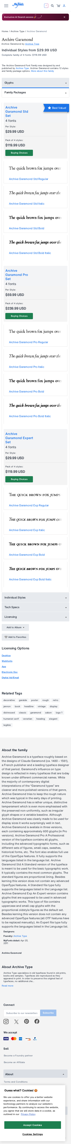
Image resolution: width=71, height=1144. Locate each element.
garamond (35, 712)
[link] (58, 5)
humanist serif (11, 719)
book (17, 706)
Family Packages (15, 92)
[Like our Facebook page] (38, 1021)
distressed (9, 712)
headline (29, 706)
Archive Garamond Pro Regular (28, 342)
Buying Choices (19, 152)
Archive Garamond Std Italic (26, 204)
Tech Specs (11, 607)
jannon (7, 706)
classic (22, 712)
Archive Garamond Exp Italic (27, 530)
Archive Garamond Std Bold (26, 228)
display (53, 706)
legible (7, 725)
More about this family (42, 71)
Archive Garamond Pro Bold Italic (30, 416)
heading (40, 719)
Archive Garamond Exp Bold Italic (30, 579)
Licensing (10, 617)
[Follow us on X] (18, 1021)
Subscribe (48, 1012)
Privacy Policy (28, 1114)
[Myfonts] (18, 7)
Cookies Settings (32, 1134)
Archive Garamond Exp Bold (27, 555)
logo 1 (59, 712)
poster (34, 700)
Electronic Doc (10, 672)
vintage (42, 706)
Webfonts (7, 661)
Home (5, 31)
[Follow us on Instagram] (7, 1021)
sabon (48, 712)
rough (45, 700)
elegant (53, 719)
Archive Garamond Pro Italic (26, 367)
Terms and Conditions (16, 1081)
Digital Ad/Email (10, 677)
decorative (9, 700)
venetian (27, 719)
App (4, 666)
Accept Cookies (32, 1125)
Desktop (6, 655)
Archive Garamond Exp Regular (29, 505)
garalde (23, 700)
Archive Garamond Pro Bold (26, 391)
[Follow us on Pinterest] (28, 1021)
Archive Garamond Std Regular (28, 179)
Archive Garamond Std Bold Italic (30, 253)
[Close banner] (64, 17)
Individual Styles (15, 597)
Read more (7, 985)
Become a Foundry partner (18, 1055)
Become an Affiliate (14, 1062)
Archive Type (17, 31)
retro (55, 700)
